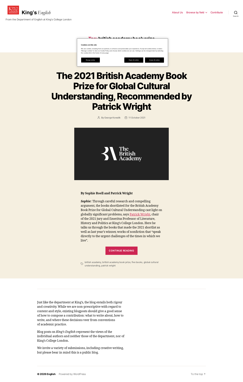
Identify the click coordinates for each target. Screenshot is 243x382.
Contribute (217, 12)
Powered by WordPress (72, 374)
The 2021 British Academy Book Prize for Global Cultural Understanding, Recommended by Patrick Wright (121, 91)
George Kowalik (112, 117)
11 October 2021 (137, 117)
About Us (177, 12)
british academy (93, 262)
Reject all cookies (134, 60)
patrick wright (108, 265)
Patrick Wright (140, 214)
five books (137, 262)
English (51, 374)
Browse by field (195, 12)
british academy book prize (116, 262)
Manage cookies (90, 60)
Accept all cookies (154, 60)
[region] (122, 52)
